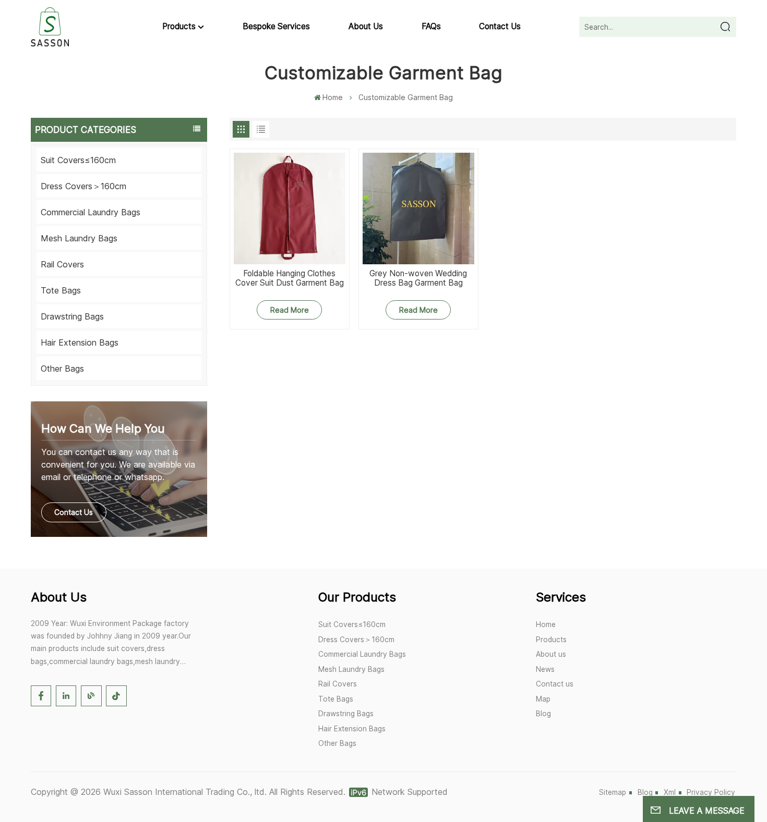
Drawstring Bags (72, 316)
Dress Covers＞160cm (83, 186)
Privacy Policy (711, 792)
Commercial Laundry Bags (90, 212)
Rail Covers (62, 264)
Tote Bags (61, 290)
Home (332, 97)
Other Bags (62, 368)
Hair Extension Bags (79, 342)
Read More (289, 309)
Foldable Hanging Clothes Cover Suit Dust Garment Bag (289, 278)
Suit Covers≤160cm (78, 160)
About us (366, 26)
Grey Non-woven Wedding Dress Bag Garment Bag (418, 278)
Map (543, 699)
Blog (543, 713)
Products (179, 26)
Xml (670, 792)
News (545, 669)
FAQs (431, 26)
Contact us (500, 26)
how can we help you (103, 428)
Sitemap (612, 792)
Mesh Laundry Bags (79, 238)
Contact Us (73, 512)
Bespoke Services (276, 26)
